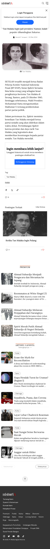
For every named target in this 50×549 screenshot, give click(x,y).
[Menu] (47, 3)
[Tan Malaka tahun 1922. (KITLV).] (25, 223)
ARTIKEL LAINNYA (25, 345)
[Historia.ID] (7, 3)
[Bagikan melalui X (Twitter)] (12, 190)
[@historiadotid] (13, 536)
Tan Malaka (11, 177)
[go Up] (25, 478)
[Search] (43, 3)
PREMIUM (25, 267)
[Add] (25, 56)
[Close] (46, 10)
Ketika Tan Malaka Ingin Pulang (21, 240)
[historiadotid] (4, 536)
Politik (7, 182)
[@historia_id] (9, 536)
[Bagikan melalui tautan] (17, 190)
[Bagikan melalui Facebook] (6, 190)
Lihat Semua (40, 207)
